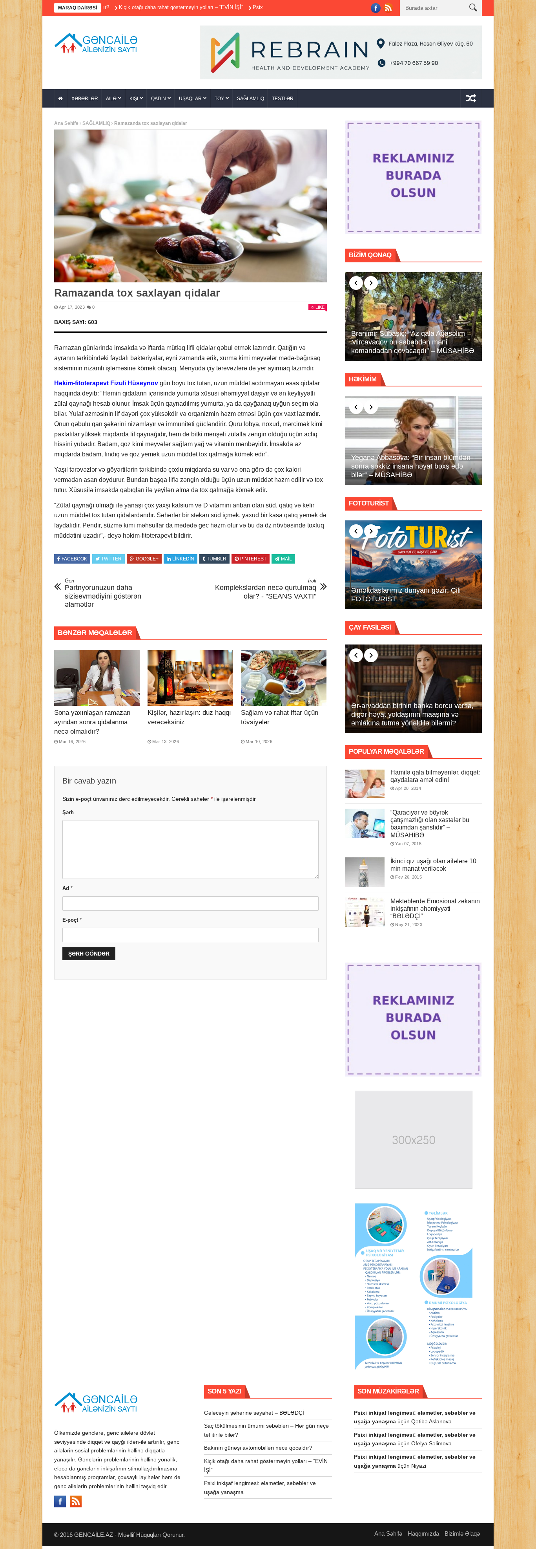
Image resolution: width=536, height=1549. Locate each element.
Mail (286, 561)
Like (320, 310)
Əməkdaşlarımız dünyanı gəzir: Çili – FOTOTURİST (409, 597)
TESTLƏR (283, 101)
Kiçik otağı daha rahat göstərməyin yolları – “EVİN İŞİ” (126, 7)
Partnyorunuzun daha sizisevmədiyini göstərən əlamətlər (103, 595)
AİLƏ (111, 101)
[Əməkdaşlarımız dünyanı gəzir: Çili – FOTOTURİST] (413, 567)
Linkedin (183, 561)
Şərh (68, 815)
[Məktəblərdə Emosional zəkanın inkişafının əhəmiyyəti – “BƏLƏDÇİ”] (365, 914)
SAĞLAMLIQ (250, 101)
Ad (67, 891)
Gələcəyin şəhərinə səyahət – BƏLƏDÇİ (254, 1415)
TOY (219, 101)
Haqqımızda (423, 1536)
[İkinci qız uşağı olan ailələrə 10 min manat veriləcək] (365, 874)
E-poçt (72, 922)
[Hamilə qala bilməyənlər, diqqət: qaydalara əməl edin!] (365, 786)
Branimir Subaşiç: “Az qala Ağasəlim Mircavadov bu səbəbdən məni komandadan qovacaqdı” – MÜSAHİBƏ (412, 344)
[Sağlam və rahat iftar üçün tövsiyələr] (283, 681)
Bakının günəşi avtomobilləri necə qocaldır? (258, 1450)
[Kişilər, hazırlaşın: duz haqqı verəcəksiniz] (190, 681)
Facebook (74, 561)
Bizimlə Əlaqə (462, 1536)
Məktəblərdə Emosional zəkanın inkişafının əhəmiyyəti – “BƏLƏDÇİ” (435, 911)
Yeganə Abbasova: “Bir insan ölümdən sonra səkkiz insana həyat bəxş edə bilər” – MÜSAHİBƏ (410, 468)
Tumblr (216, 561)
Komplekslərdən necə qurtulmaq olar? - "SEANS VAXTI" (265, 591)
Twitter (111, 561)
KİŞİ (133, 101)
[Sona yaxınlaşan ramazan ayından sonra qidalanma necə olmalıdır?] (97, 681)
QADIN (158, 101)
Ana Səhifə (66, 126)
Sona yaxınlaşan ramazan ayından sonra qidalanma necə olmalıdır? (92, 724)
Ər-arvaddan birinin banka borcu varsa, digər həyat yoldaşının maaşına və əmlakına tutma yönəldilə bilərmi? (412, 717)
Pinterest (253, 561)
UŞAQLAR (190, 101)
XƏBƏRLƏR (84, 101)
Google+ (147, 561)
